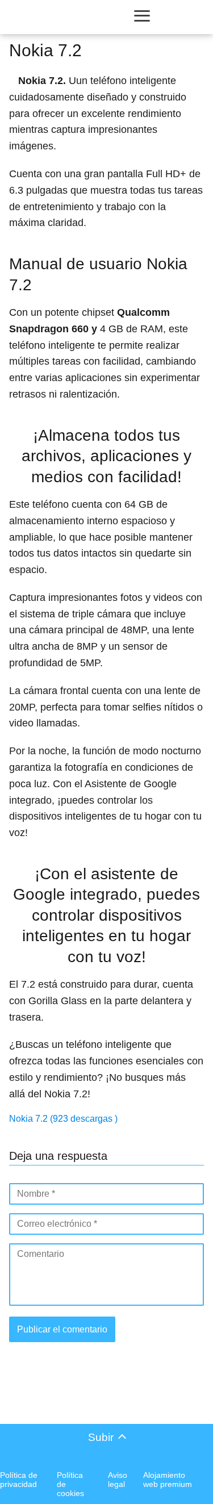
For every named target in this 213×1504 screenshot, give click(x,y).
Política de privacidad (18, 1479)
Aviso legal (117, 1479)
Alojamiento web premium (167, 1479)
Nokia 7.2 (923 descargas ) (63, 1118)
